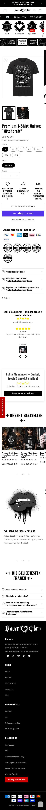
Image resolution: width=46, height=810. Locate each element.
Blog (7, 695)
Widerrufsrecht (11, 774)
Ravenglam (19, 805)
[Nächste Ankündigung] (41, 3)
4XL (16, 155)
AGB (7, 751)
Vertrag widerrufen (16, 780)
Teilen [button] (7, 298)
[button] (5, 11)
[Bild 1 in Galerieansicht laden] (9, 113)
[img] (23, 318)
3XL (6, 155)
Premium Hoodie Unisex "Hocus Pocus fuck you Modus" (10, 455)
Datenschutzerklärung (15, 757)
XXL (39, 149)
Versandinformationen (15, 768)
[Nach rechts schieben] (28, 474)
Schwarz (8, 165)
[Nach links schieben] (17, 474)
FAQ (6, 717)
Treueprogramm (12, 729)
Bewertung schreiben (23, 393)
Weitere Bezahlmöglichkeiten (23, 220)
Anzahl (4, 171)
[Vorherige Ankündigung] (5, 3)
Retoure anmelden (13, 723)
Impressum (10, 745)
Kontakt (8, 678)
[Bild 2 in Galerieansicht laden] (23, 113)
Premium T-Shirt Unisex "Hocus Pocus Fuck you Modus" (29, 455)
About (7, 672)
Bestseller (9, 689)
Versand (4, 140)
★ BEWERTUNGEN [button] (2, 407)
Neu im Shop (10, 683)
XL (29, 149)
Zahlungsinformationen (15, 762)
